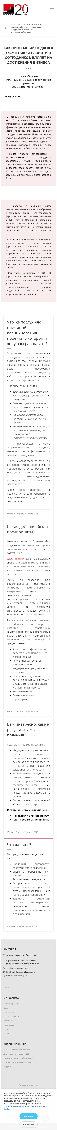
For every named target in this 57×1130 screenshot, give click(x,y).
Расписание (8, 1012)
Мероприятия (9, 1020)
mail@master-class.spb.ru (23, 972)
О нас (5, 1008)
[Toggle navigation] (52, 10)
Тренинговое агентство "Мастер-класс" (21, 955)
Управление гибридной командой (18, 1058)
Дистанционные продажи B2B (16, 1054)
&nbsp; (6, 987)
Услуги (6, 1029)
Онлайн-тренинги (11, 1016)
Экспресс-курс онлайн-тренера (16, 1049)
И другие (7, 1066)
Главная (14, 24)
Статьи (22, 24)
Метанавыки (8, 1025)
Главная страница (11, 1004)
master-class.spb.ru (19, 975)
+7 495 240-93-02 (21, 968)
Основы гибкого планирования (17, 1062)
